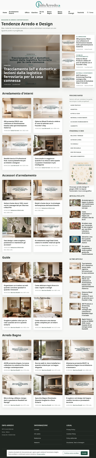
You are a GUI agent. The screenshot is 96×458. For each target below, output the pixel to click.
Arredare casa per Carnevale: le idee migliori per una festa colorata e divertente (87, 228)
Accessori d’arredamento (79, 122)
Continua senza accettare (71, 453)
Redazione (37, 438)
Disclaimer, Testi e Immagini (75, 442)
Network (37, 442)
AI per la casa (75, 113)
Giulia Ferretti (15, 130)
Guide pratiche (75, 105)
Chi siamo (37, 434)
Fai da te (42, 12)
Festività (81, 12)
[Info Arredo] (48, 4)
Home (5, 12)
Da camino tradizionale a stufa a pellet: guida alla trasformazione (87, 250)
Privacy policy (41, 454)
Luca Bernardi (46, 128)
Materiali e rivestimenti (78, 117)
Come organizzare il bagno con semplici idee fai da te (88, 215)
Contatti (36, 429)
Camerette (74, 126)
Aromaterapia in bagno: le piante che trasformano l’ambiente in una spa (88, 204)
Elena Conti (45, 245)
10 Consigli (71, 12)
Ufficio (27, 12)
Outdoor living (75, 140)
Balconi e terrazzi (76, 135)
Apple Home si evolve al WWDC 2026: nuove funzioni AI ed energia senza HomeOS (87, 324)
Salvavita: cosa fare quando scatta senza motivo (87, 240)
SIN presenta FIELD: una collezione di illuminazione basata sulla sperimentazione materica (88, 282)
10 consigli (74, 144)
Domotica (73, 109)
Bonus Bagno (49, 12)
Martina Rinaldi (15, 292)
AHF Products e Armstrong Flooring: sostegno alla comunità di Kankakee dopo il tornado (87, 309)
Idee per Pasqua (75, 152)
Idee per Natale (75, 148)
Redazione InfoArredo (17, 210)
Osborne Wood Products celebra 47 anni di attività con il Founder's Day (87, 296)
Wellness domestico (77, 156)
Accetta (84, 453)
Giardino (34, 12)
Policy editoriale (71, 438)
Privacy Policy (70, 429)
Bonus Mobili (60, 12)
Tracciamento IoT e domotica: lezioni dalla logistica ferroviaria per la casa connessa (88, 268)
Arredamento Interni (13, 12)
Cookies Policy (71, 434)
